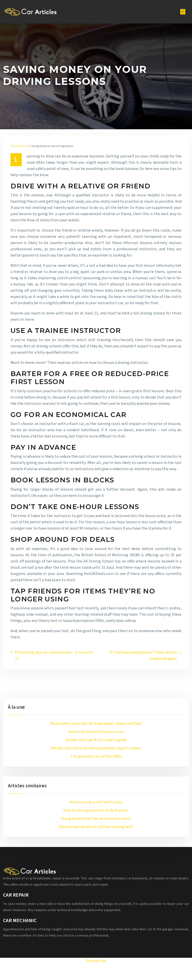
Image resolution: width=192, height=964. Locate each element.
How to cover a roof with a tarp (96, 802)
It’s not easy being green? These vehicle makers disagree (143, 655)
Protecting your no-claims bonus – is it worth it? (54, 655)
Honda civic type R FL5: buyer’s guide (96, 740)
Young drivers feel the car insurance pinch (96, 818)
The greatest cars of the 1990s (96, 756)
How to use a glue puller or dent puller (96, 810)
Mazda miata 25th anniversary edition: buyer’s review (96, 748)
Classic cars (22, 146)
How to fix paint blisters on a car (96, 731)
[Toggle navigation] (182, 11)
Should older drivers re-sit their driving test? (96, 826)
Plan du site (96, 961)
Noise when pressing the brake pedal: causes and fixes (96, 723)
